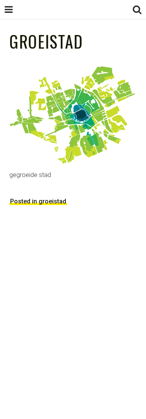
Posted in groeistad (38, 201)
